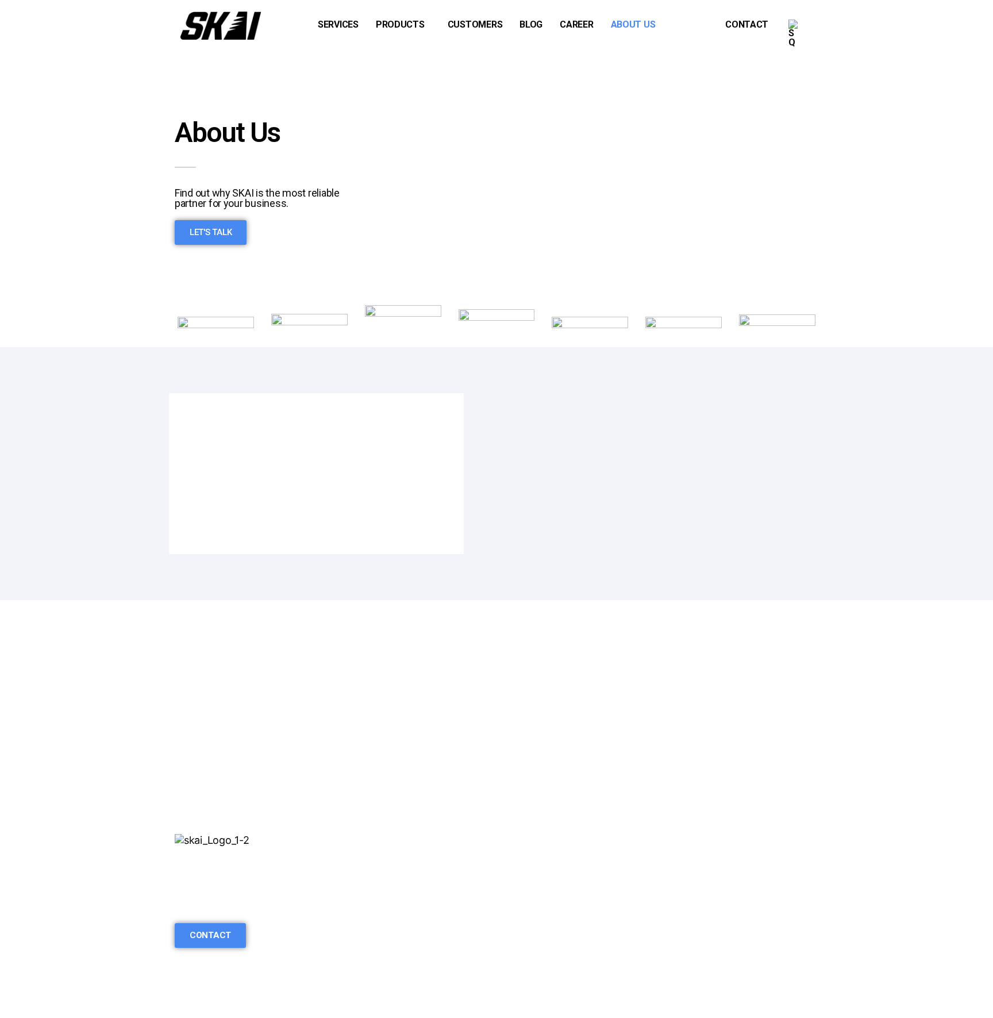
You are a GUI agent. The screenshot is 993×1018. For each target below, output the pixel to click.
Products (400, 24)
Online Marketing (377, 916)
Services (338, 24)
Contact (746, 24)
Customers (475, 24)
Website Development (389, 883)
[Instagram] (201, 904)
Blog (530, 24)
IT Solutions (366, 899)
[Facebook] (220, 904)
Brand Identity (370, 933)
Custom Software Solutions (401, 866)
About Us (633, 24)
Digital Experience (379, 949)
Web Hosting (367, 966)
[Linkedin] (182, 904)
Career (576, 24)
